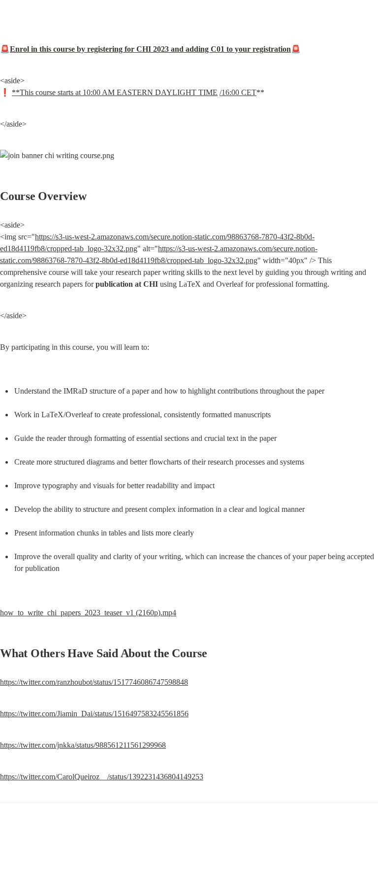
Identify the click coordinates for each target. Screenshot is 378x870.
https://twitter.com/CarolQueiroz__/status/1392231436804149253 (101, 776)
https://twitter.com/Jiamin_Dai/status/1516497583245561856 (94, 713)
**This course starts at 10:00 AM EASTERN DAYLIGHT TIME (115, 92)
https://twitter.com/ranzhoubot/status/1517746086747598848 (94, 682)
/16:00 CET (238, 92)
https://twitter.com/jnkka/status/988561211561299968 (83, 745)
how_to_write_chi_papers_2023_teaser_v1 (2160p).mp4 (88, 612)
